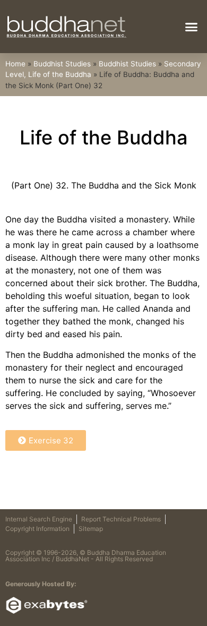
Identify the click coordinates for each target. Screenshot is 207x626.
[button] (192, 26)
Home (15, 63)
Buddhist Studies (62, 63)
